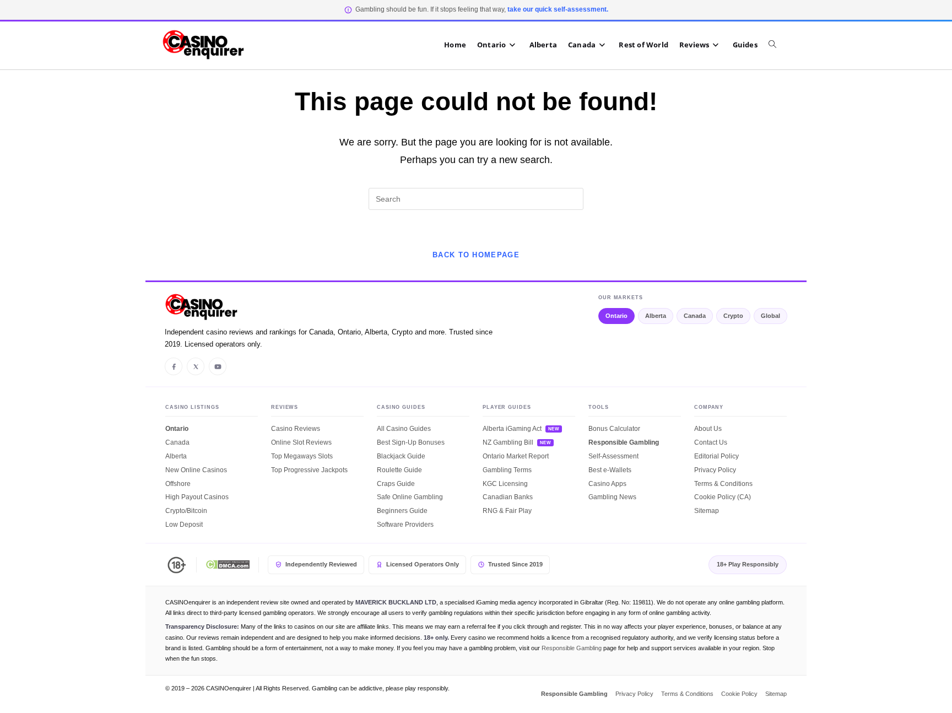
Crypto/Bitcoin (186, 511)
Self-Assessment (613, 456)
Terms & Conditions (723, 484)
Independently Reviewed (321, 564)
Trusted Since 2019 (515, 564)
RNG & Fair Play (507, 511)
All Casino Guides (404, 429)
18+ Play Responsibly (747, 564)
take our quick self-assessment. (557, 9)
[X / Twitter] (195, 366)
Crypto (733, 315)
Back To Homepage (476, 255)
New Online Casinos (196, 470)
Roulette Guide (399, 470)
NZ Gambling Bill (508, 442)
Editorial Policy (716, 456)
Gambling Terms (507, 470)
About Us (708, 429)
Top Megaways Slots (302, 456)
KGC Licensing (505, 484)
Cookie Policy (739, 693)
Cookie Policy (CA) (722, 497)
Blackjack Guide (401, 456)
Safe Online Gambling (410, 497)
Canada (695, 315)
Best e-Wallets (609, 470)
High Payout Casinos (197, 497)
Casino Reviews (295, 429)
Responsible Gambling (623, 442)
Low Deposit (184, 524)
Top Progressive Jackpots (309, 470)
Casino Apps (607, 484)
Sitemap (706, 511)
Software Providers (405, 524)
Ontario (616, 315)
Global (770, 315)
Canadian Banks (508, 497)
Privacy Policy (715, 470)
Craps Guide (396, 484)
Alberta (655, 315)
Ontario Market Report (516, 456)
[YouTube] (217, 366)
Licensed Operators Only (422, 564)
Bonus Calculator (614, 429)
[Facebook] (173, 366)
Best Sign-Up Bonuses (411, 442)
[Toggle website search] (778, 44)
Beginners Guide (402, 511)
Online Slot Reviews (301, 442)
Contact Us (710, 442)
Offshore (178, 484)
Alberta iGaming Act (512, 429)
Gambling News (612, 497)
